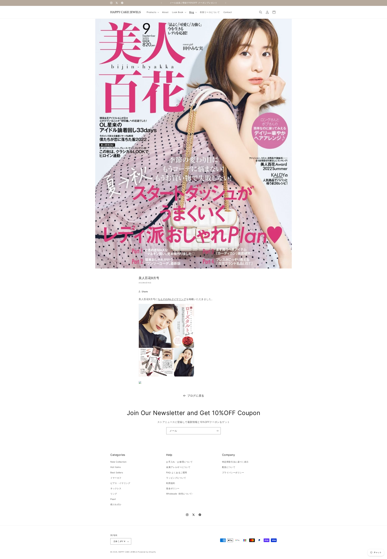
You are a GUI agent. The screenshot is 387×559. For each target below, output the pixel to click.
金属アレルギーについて (178, 467)
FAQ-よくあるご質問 (176, 472)
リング (113, 494)
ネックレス (115, 488)
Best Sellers (116, 472)
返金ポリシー (172, 488)
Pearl (113, 499)
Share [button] (145, 291)
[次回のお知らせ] (225, 3)
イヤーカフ (115, 478)
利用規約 (170, 483)
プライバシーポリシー (233, 472)
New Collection (118, 461)
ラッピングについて (176, 478)
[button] (152, 12)
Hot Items (115, 467)
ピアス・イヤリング (120, 483)
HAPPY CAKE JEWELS (127, 552)
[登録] (217, 430)
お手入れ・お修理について (179, 461)
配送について (228, 467)
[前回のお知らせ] (161, 3)
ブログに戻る (195, 395)
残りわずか (115, 504)
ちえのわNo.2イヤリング (172, 299)
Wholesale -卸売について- (179, 494)
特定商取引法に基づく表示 (235, 461)
